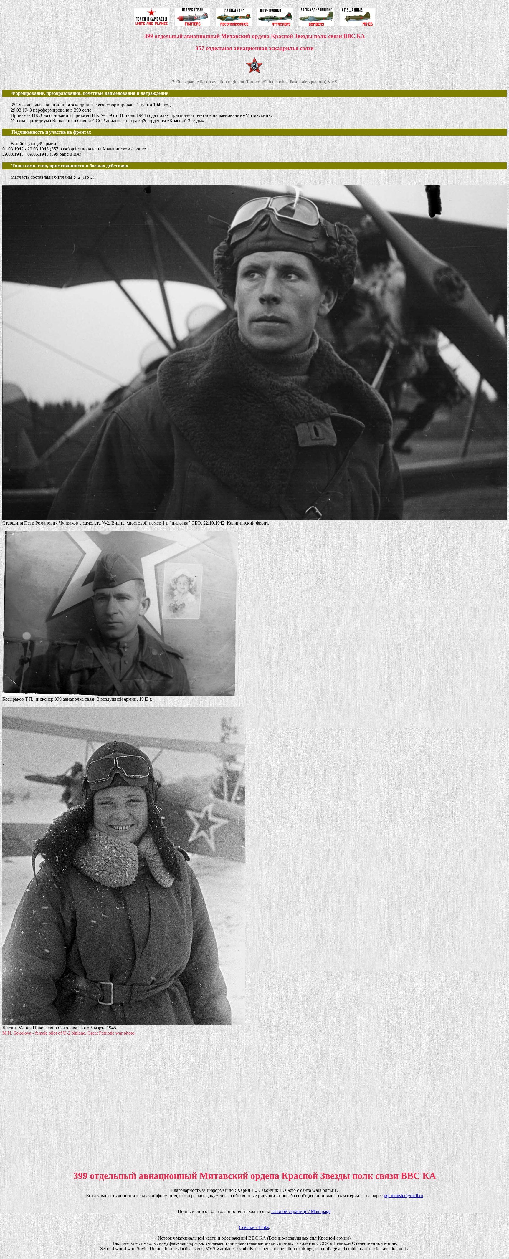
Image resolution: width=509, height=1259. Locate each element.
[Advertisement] (179, 1107)
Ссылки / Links (254, 1227)
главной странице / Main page (300, 1211)
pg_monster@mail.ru (403, 1195)
